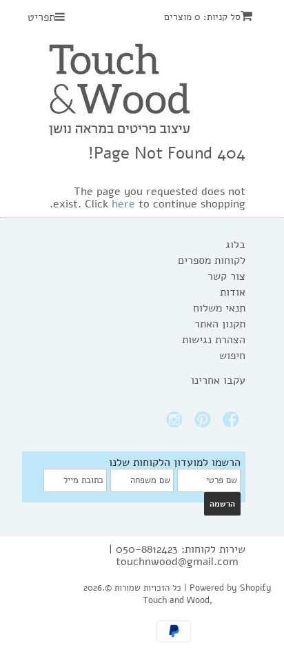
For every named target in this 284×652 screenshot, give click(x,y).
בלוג (235, 244)
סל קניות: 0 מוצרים (202, 16)
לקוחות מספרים (211, 260)
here (123, 204)
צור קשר (226, 276)
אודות (232, 292)
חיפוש (232, 355)
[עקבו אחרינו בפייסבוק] (233, 423)
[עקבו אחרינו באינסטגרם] (176, 423)
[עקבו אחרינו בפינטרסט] (204, 423)
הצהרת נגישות (213, 339)
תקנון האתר (219, 324)
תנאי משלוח (219, 308)
